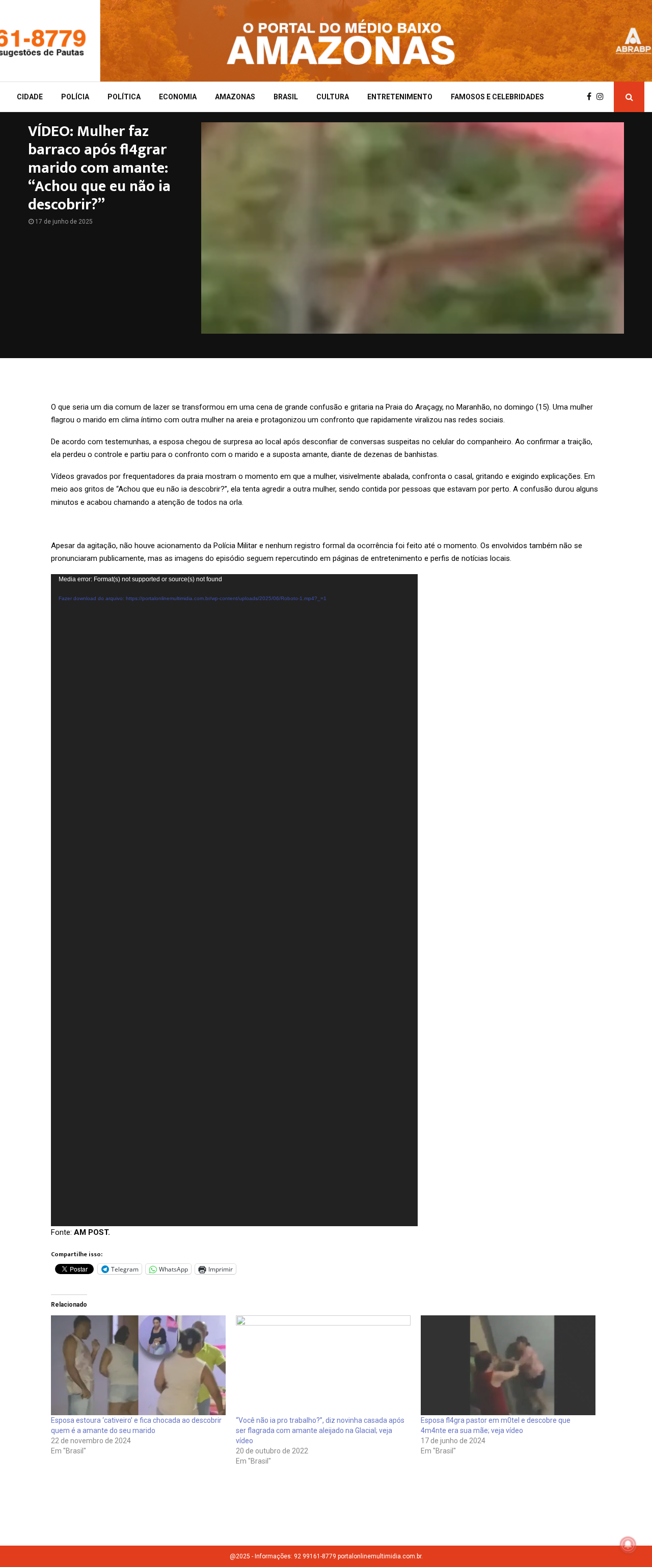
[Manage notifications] (628, 1544)
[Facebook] (591, 97)
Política (124, 97)
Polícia (75, 97)
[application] (234, 900)
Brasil (286, 97)
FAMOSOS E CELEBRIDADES (497, 97)
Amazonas (235, 97)
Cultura (332, 97)
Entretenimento (399, 97)
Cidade (30, 97)
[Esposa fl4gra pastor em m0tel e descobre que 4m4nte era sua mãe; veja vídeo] (508, 1365)
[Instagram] (602, 97)
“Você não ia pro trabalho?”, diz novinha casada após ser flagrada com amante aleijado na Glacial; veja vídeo (320, 1430)
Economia (178, 97)
